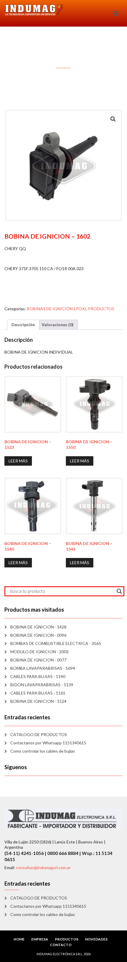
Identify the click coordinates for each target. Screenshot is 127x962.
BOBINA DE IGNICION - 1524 (38, 701)
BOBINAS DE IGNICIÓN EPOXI (56, 308)
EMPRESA (39, 939)
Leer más (18, 460)
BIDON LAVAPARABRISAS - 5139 (41, 684)
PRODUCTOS (101, 308)
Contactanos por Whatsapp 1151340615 (48, 742)
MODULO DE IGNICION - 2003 (39, 651)
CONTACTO (60, 945)
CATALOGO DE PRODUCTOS (38, 734)
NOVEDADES (96, 939)
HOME (19, 939)
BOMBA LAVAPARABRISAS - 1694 (42, 668)
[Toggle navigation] (115, 13)
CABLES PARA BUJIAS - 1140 (37, 676)
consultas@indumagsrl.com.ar (43, 867)
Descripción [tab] (23, 324)
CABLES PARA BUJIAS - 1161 (37, 692)
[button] (113, 119)
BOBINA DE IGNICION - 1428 (38, 626)
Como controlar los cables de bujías (42, 750)
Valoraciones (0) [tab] (58, 324)
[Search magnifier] (119, 591)
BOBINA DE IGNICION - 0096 (38, 635)
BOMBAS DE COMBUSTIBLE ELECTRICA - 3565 (55, 643)
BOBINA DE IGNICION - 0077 (38, 659)
